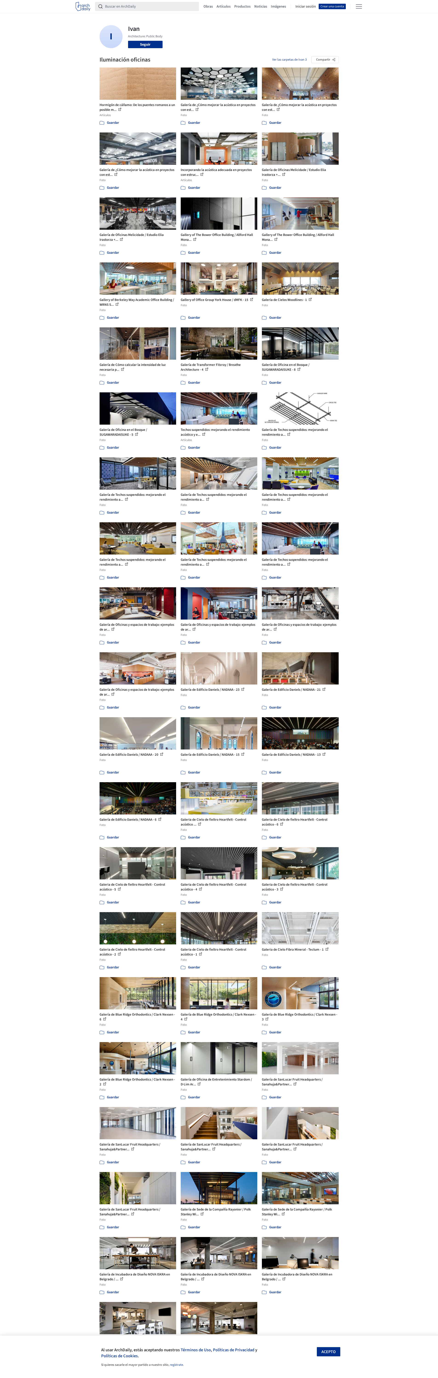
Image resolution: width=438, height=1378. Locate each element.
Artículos (224, 6)
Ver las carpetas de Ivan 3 (289, 59)
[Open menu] (359, 6)
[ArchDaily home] (83, 6)
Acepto (328, 1352)
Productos (242, 6)
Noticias (260, 6)
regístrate (176, 1365)
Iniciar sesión (305, 6)
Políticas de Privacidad (233, 1350)
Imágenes (278, 6)
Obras (208, 6)
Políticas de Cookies (119, 1356)
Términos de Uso (196, 1350)
